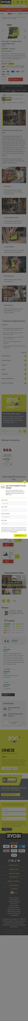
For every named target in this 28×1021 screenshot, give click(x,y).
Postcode (4, 520)
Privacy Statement (13, 531)
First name (4, 500)
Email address (5, 513)
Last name (4, 506)
